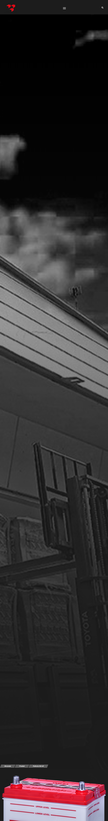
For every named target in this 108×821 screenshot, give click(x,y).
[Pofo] (10, 7)
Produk (22, 766)
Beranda (7, 766)
